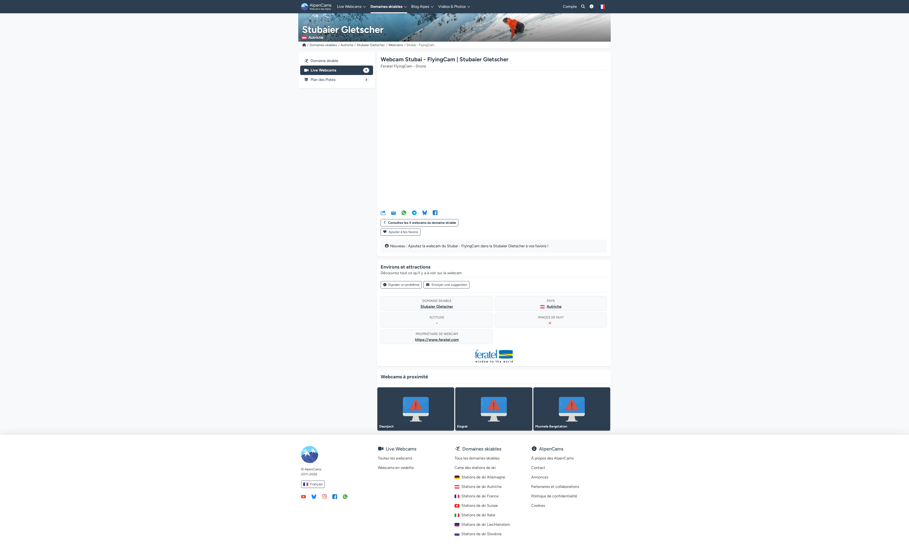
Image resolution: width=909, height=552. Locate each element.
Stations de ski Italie (478, 515)
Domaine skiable (324, 60)
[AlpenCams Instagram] (324, 496)
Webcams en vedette (396, 467)
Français (316, 484)
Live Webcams (339, 70)
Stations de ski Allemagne (483, 477)
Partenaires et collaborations (555, 486)
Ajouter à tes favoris (403, 232)
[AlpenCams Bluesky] (314, 496)
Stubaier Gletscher (371, 45)
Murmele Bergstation (551, 426)
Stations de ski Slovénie (481, 534)
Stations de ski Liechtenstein (485, 524)
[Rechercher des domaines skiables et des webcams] (583, 6)
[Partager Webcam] (383, 212)
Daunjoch (386, 426)
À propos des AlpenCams (552, 458)
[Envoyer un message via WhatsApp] (345, 496)
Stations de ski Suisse (479, 505)
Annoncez (539, 477)
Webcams (395, 45)
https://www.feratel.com (437, 339)
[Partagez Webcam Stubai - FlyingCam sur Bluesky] (424, 212)
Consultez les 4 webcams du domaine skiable (422, 223)
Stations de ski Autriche (481, 486)
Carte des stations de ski (475, 467)
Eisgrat (462, 426)
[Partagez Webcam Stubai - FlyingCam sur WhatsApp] (403, 212)
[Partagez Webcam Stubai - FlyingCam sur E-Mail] (393, 212)
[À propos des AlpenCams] (591, 6)
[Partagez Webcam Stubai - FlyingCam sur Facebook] (435, 212)
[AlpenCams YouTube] (303, 496)
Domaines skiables (323, 45)
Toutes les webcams (395, 458)
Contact (538, 467)
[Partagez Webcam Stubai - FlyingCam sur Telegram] (414, 212)
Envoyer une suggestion (449, 285)
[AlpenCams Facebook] (334, 496)
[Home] (304, 45)
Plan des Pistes (339, 79)
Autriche (347, 45)
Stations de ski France (480, 496)
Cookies (538, 505)
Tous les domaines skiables (476, 458)
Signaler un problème (403, 285)
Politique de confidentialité (554, 496)
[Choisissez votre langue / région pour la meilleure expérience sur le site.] (602, 6)
